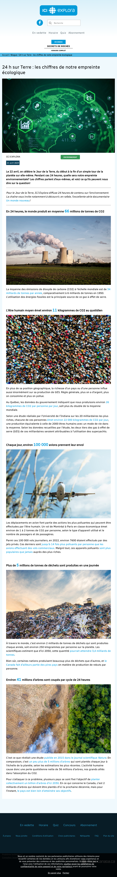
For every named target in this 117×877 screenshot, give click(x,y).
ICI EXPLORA (13, 156)
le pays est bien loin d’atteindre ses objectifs (44, 790)
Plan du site (108, 835)
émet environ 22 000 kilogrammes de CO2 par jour (77, 419)
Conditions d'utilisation (42, 835)
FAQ (96, 835)
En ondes (58, 42)
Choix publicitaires (66, 835)
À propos (7, 835)
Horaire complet (58, 50)
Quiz (63, 32)
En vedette (39, 32)
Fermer (66, 873)
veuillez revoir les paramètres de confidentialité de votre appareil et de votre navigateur (57, 865)
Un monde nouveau (18, 200)
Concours (69, 825)
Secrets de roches (58, 46)
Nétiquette (85, 835)
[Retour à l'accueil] (58, 10)
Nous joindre (21, 835)
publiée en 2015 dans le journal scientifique (75, 757)
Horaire (53, 32)
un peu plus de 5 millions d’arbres (49, 761)
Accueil (5, 55)
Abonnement (76, 32)
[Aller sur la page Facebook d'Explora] (40, 23)
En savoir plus (54, 873)
